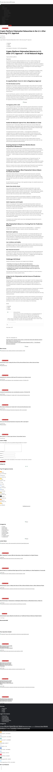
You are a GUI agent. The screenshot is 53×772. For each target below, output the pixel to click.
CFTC (10, 337)
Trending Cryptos (5, 16)
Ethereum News (7, 12)
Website (1, 457)
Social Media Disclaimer (6, 720)
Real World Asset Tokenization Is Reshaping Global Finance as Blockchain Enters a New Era (21, 600)
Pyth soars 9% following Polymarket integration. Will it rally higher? (14, 421)
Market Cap (4, 708)
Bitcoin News (6, 10)
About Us (4, 22)
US (16, 337)
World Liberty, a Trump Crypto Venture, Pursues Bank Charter (13, 436)
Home (3, 6)
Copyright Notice (5, 718)
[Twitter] (7, 324)
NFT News (6, 14)
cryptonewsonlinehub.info (11, 322)
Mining (3, 20)
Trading (3, 21)
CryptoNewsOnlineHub (36, 313)
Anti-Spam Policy (5, 717)
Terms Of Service (5, 721)
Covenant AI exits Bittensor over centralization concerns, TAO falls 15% (15, 392)
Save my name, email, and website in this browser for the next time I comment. (16, 459)
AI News (3, 18)
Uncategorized (5, 536)
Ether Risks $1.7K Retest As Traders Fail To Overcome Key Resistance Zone (15, 406)
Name (1, 453)
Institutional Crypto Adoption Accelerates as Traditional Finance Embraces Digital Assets (21, 615)
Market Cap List (5, 19)
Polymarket (13, 337)
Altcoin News (6, 11)
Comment (2, 451)
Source (7, 303)
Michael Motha (24, 48)
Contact (3, 23)
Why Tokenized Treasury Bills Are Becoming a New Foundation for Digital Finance (19, 555)
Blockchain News (7, 13)
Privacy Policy (4, 715)
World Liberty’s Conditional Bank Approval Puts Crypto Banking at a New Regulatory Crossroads (22, 570)
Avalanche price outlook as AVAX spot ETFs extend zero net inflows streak (15, 377)
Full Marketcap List (26, 506)
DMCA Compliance (5, 719)
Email (1, 455)
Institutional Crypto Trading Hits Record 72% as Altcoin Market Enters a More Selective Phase (19, 362)
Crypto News (4, 7)
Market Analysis (7, 15)
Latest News (4, 8)
